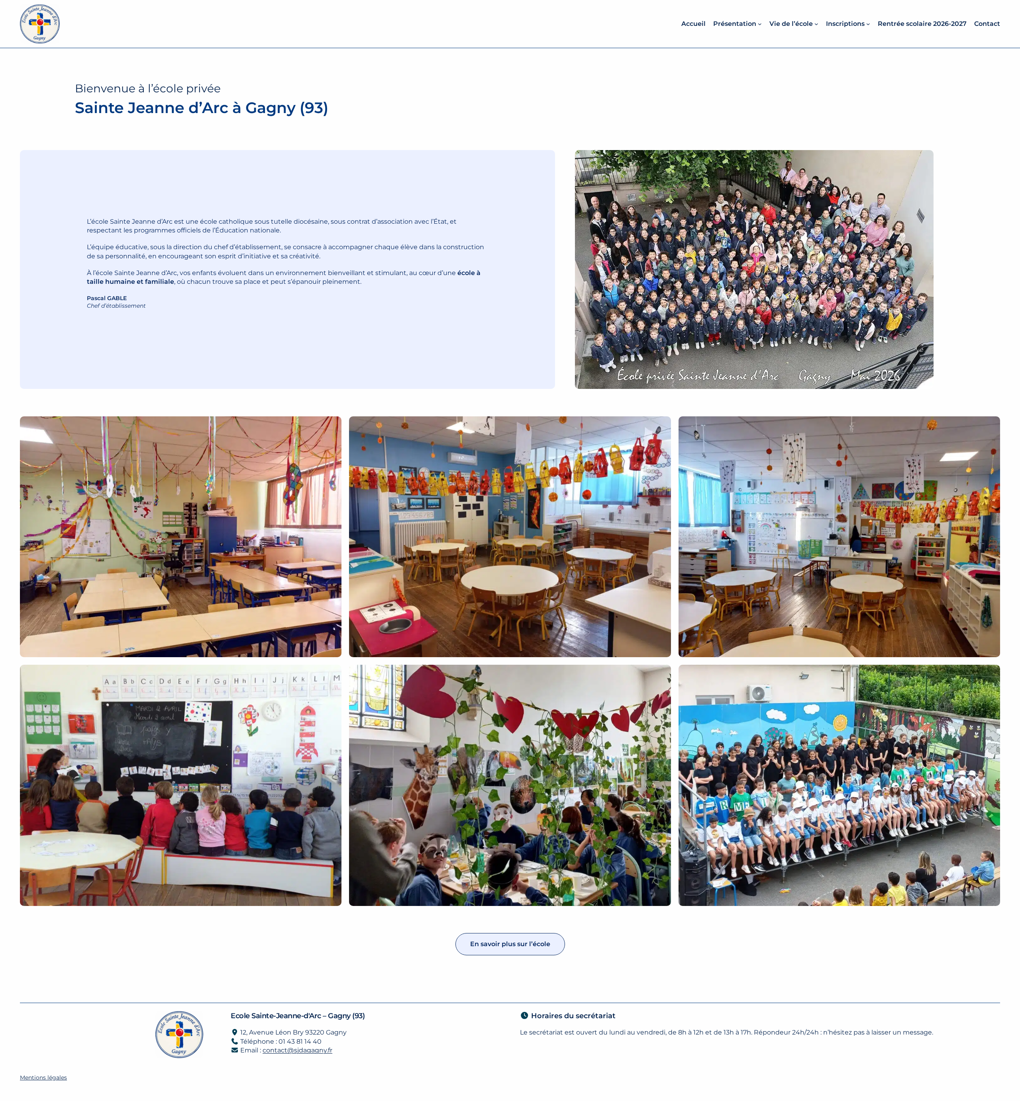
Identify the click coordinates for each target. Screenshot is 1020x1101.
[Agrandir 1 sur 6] (331, 427)
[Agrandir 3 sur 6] (990, 427)
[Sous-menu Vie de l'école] (816, 24)
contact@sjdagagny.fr (297, 1050)
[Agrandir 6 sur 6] (990, 675)
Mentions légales (43, 1077)
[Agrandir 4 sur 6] (331, 675)
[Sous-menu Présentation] (760, 24)
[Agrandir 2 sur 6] (661, 427)
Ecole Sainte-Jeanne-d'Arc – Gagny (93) (298, 1015)
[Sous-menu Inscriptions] (868, 24)
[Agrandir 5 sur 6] (661, 675)
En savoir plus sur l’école (510, 944)
